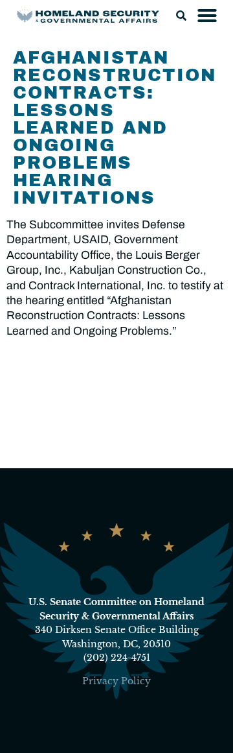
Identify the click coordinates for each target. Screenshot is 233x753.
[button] (181, 15)
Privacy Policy (116, 681)
